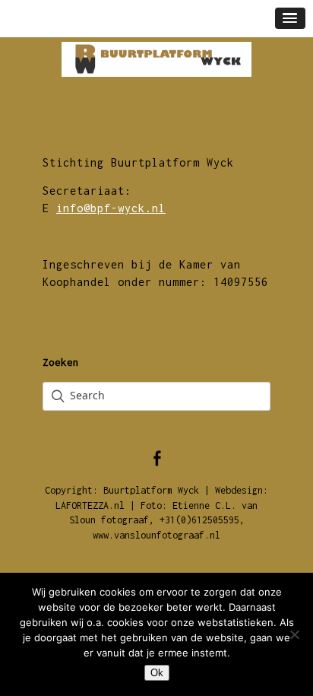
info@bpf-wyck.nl (111, 208)
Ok (156, 673)
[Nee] (294, 634)
